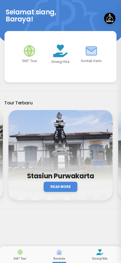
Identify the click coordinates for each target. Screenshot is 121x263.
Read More (60, 187)
